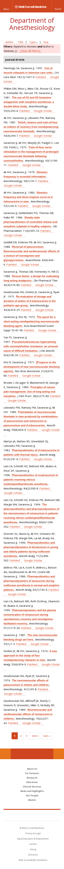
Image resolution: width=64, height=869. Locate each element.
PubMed (41, 77)
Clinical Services (32, 786)
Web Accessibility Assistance (33, 860)
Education (32, 782)
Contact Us (58, 754)
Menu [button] (6, 9)
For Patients (32, 773)
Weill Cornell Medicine (32, 815)
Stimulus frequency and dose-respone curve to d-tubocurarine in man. (28, 197)
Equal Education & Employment (33, 838)
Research (32, 777)
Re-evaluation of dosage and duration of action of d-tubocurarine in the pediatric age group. (30, 301)
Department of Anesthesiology (32, 24)
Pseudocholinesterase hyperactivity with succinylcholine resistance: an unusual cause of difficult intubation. (31, 346)
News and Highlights (32, 791)
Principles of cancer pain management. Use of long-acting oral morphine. (29, 392)
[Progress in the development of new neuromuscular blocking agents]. (32, 367)
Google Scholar (43, 110)
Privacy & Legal (33, 833)
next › (35, 735)
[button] (58, 6)
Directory (33, 854)
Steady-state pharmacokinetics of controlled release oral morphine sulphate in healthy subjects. (30, 222)
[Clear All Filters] (30, 51)
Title (20, 42)
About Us (32, 768)
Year (46, 42)
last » (47, 735)
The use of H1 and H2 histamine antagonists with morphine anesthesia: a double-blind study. (29, 102)
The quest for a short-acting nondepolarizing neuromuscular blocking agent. (31, 321)
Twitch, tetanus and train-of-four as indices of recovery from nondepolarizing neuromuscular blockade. (31, 127)
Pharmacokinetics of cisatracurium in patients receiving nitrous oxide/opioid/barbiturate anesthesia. (31, 480)
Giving (33, 849)
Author (9, 42)
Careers (33, 844)
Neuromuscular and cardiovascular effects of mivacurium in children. (28, 714)
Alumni (32, 799)
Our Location (5, 754)
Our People (32, 795)
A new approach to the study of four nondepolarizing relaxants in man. (30, 655)
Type (32, 42)
